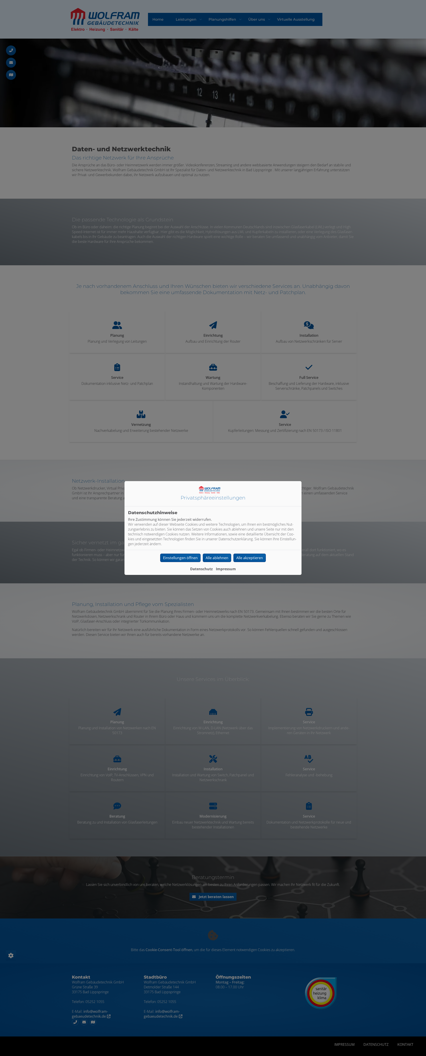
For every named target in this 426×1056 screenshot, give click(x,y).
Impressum (226, 568)
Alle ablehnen (217, 557)
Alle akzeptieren (249, 557)
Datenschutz (201, 568)
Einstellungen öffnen (180, 557)
